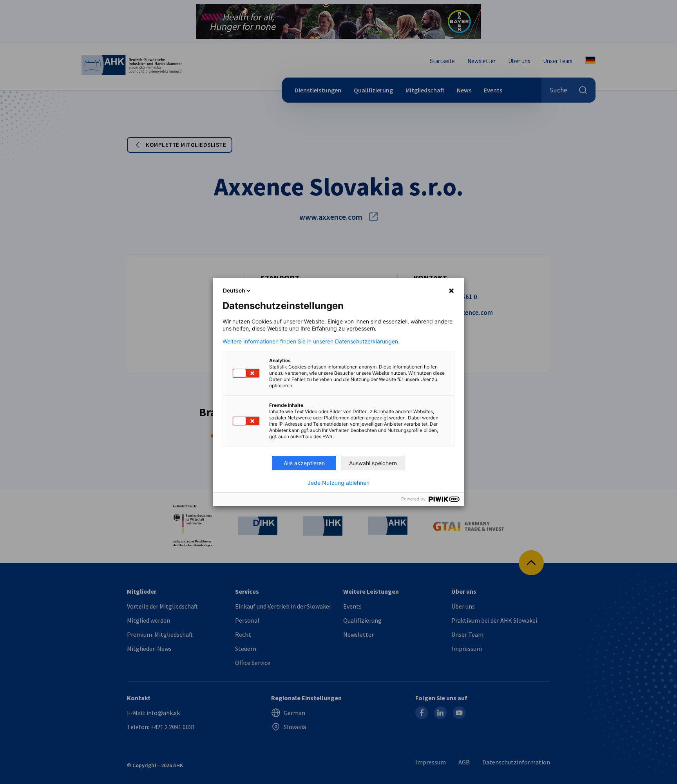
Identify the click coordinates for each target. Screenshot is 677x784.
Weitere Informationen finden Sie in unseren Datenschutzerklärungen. (311, 341)
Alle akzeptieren (304, 463)
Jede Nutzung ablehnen (338, 483)
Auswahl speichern (373, 463)
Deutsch (234, 290)
